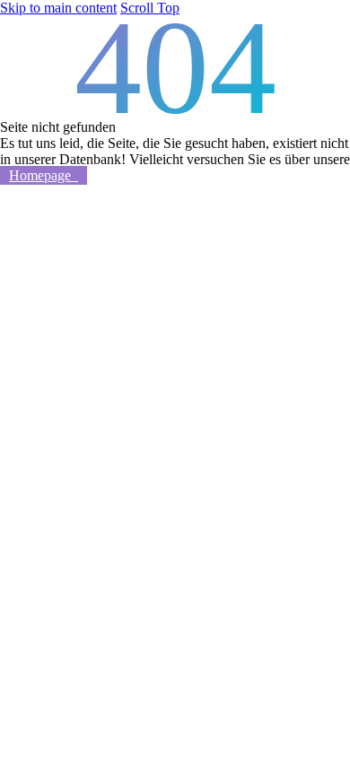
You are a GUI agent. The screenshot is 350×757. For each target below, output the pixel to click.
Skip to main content (58, 7)
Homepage (43, 175)
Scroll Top (149, 7)
